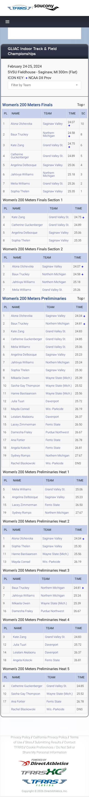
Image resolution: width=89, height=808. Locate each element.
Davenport (52, 401)
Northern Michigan (49, 134)
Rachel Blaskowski (23, 463)
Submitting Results (48, 742)
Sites (28, 742)
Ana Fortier (18, 440)
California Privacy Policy (50, 737)
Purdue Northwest (57, 432)
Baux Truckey (19, 134)
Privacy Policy (20, 737)
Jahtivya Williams (22, 174)
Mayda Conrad (20, 409)
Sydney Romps (20, 455)
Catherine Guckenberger (20, 156)
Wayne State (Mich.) (59, 378)
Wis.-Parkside (54, 409)
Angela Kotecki (20, 447)
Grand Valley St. (53, 145)
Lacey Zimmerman (23, 424)
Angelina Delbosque (24, 165)
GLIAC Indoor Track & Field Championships (32, 51)
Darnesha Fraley (21, 432)
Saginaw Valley (53, 123)
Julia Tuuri (17, 401)
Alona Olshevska (21, 123)
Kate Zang (17, 145)
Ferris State (53, 424)
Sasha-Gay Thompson (25, 385)
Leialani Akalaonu (22, 416)
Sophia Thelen (20, 191)
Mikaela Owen (20, 378)
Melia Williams (20, 183)
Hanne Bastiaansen (23, 393)
